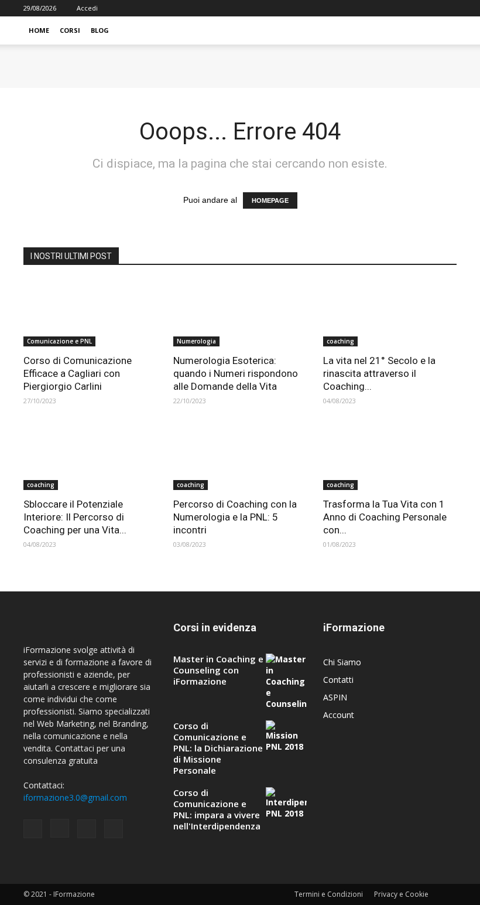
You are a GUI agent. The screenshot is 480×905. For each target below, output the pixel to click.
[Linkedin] (428, 8)
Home (39, 30)
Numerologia (196, 341)
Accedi (87, 8)
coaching (340, 341)
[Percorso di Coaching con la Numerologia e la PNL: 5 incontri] (240, 457)
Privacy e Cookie (401, 894)
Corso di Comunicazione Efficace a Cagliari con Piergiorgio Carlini (77, 373)
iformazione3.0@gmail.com (75, 797)
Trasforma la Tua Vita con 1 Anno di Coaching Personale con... (385, 517)
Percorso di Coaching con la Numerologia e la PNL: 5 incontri (235, 517)
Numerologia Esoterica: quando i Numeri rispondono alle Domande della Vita (235, 373)
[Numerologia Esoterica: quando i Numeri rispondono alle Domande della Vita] (240, 313)
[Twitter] (448, 8)
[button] (442, 30)
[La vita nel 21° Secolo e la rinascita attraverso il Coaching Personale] (390, 313)
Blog (100, 30)
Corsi (70, 30)
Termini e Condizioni (328, 894)
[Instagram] (409, 8)
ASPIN (335, 697)
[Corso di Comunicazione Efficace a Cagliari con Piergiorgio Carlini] (90, 313)
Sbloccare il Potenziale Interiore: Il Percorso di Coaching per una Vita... (74, 517)
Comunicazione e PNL (59, 341)
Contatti (338, 679)
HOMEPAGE (270, 200)
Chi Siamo (342, 662)
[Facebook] (390, 8)
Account (338, 714)
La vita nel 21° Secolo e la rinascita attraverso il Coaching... (379, 373)
